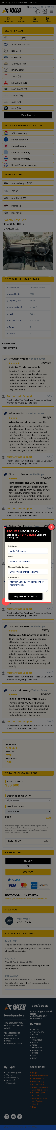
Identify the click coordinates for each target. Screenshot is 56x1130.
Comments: (13, 577)
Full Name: (12, 546)
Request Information (25, 596)
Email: (10, 556)
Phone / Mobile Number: (18, 567)
